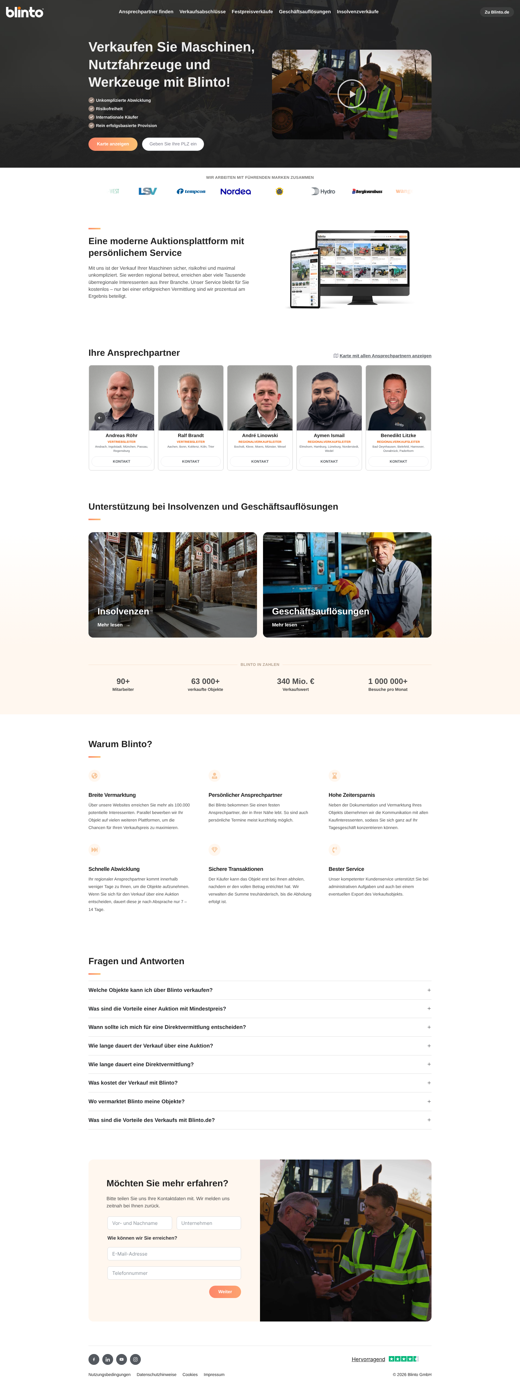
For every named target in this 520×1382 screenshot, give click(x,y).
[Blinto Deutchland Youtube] (121, 1359)
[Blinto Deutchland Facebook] (93, 1359)
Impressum (214, 1374)
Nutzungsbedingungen (109, 1374)
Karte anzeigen (113, 144)
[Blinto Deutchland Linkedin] (107, 1359)
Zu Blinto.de (497, 12)
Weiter (225, 1291)
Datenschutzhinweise (156, 1374)
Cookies (190, 1374)
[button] (352, 94)
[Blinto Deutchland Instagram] (135, 1359)
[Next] (420, 417)
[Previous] (99, 417)
